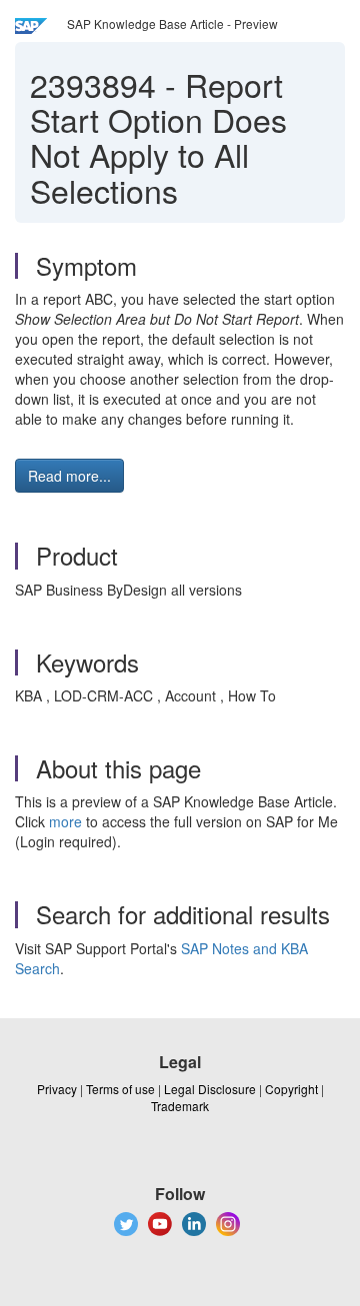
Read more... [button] (69, 476)
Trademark (180, 1105)
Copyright (291, 1088)
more (65, 821)
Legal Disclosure (210, 1088)
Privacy (57, 1088)
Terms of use (120, 1088)
